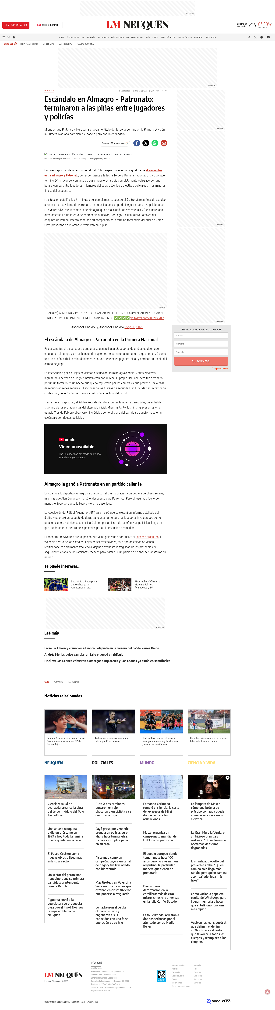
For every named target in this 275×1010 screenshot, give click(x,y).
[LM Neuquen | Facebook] (250, 37)
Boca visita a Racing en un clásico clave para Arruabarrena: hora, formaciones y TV (84, 586)
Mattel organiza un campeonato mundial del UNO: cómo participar (160, 836)
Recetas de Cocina (85, 44)
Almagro (138, 91)
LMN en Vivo (48, 44)
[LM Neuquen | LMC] (48, 25)
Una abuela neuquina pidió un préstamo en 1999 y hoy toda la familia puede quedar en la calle (65, 834)
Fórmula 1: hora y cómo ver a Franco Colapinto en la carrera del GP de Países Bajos (101, 648)
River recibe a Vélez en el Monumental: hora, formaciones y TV (147, 584)
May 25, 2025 (134, 327)
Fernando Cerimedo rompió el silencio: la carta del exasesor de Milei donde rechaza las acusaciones (161, 811)
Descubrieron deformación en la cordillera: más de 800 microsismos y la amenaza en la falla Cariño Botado (161, 893)
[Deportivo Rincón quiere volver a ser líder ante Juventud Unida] (209, 721)
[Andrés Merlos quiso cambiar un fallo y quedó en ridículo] (113, 721)
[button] (3, 37)
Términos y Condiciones (180, 986)
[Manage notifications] (267, 991)
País (148, 37)
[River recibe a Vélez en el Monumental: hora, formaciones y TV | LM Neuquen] (119, 584)
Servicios (197, 983)
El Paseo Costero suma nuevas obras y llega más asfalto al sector (65, 857)
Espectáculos (168, 37)
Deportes (199, 37)
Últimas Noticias (75, 37)
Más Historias (65, 44)
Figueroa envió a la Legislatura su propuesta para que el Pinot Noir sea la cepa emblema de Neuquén (65, 907)
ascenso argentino (147, 537)
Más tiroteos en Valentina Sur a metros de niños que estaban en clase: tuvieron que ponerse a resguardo (113, 888)
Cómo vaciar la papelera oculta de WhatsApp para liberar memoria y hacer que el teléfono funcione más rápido (208, 901)
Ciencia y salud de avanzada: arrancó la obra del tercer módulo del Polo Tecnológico (66, 809)
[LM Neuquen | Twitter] (256, 37)
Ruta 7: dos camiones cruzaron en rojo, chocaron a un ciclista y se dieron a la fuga (113, 809)
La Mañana (124, 91)
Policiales (103, 37)
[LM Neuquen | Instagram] (262, 37)
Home (61, 37)
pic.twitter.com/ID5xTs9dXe (147, 318)
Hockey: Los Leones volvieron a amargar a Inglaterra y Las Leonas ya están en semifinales (107, 661)
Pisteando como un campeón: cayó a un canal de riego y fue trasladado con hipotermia (113, 863)
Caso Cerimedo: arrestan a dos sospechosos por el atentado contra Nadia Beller (161, 920)
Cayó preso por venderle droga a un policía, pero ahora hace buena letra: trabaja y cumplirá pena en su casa (112, 836)
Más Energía (117, 37)
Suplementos (177, 983)
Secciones (198, 979)
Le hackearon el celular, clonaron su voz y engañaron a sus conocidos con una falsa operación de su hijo (111, 914)
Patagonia (211, 37)
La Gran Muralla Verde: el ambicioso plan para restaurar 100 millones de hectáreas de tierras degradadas (208, 840)
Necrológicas (185, 37)
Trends (174, 979)
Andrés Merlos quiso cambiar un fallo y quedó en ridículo (83, 654)
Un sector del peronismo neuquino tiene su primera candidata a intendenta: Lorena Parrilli (66, 880)
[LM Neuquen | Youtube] (268, 37)
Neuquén (90, 37)
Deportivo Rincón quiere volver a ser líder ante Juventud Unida (208, 740)
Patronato (74, 682)
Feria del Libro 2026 (29, 44)
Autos (155, 37)
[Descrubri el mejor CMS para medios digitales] (219, 1004)
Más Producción (134, 37)
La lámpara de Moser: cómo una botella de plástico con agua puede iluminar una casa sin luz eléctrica (208, 811)
